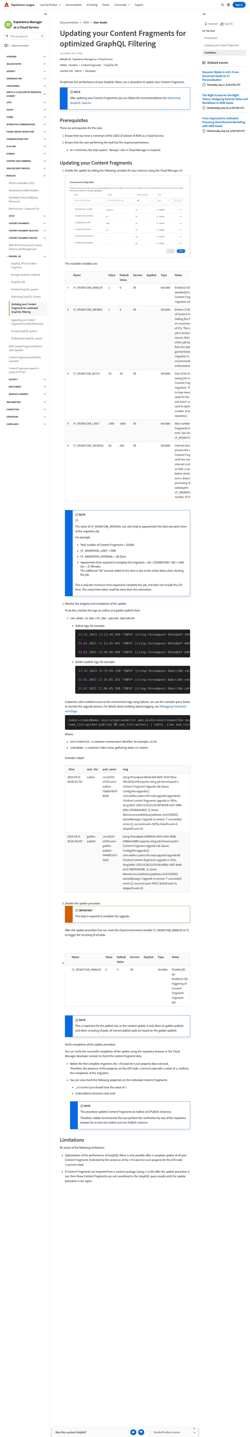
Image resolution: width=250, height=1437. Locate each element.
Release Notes (14, 64)
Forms (10, 117)
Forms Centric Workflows (20, 131)
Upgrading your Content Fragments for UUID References (27, 321)
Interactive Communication (21, 124)
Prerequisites (210, 38)
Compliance (12, 424)
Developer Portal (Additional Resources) (23, 199)
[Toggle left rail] (46, 14)
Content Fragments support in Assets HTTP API (24, 370)
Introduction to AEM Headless (24, 190)
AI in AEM (11, 146)
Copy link (228, 23)
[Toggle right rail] (204, 14)
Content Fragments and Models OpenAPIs (25, 359)
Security (11, 71)
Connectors (13, 409)
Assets (10, 109)
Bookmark (213, 23)
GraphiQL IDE (18, 282)
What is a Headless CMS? (22, 183)
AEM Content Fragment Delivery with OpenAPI (25, 348)
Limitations (210, 52)
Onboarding (13, 86)
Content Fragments (91, 65)
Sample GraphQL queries (24, 331)
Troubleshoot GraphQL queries (26, 338)
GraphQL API (111, 65)
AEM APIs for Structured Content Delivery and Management (25, 247)
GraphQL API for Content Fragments (23, 265)
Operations (12, 417)
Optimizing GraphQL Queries (26, 296)
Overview (11, 56)
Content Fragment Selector (23, 230)
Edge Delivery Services (18, 168)
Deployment (15, 386)
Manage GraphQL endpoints (25, 274)
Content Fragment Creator (23, 238)
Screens (11, 153)
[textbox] (24, 36)
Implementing (14, 402)
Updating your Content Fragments (221, 45)
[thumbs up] (133, 1432)
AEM (86, 22)
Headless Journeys (18, 394)
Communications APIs (17, 139)
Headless (73, 65)
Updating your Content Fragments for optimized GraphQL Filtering (24, 307)
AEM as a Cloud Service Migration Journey (24, 94)
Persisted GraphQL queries (24, 289)
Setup (11, 216)
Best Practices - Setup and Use (24, 208)
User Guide (100, 22)
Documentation (69, 22)
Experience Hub (14, 78)
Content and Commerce (19, 161)
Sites (9, 102)
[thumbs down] (141, 1432)
